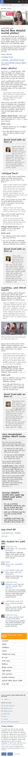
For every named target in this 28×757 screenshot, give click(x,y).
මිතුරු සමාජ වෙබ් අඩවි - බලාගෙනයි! (14, 573)
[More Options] (26, 5)
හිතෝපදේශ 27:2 (7, 486)
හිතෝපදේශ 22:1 (6, 71)
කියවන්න (3, 8)
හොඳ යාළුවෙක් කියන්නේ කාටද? (14, 604)
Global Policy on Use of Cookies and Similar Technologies (13, 744)
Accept (4, 754)
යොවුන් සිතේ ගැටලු (6, 5)
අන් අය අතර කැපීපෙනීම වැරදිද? (13, 565)
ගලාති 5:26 (22, 372)
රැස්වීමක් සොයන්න (6, 708)
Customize (17, 754)
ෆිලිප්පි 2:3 (20, 119)
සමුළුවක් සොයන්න (6, 711)
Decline (10, 754)
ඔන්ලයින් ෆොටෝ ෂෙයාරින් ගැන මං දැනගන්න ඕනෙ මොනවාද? (14, 586)
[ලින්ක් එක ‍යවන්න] (22, 5)
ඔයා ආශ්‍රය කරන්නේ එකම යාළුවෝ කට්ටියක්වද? (14, 618)
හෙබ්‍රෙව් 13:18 (12, 230)
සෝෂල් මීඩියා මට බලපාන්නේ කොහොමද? (15, 549)
